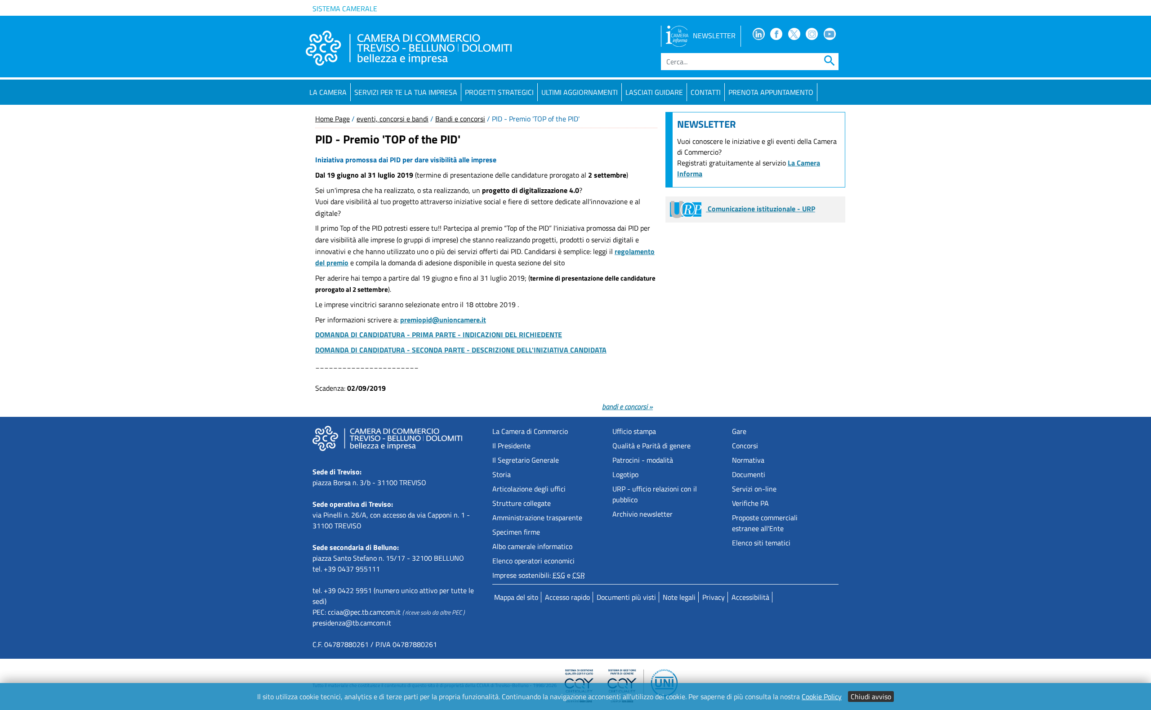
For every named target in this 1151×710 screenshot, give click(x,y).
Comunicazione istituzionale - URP (760, 208)
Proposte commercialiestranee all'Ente (765, 523)
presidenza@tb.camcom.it (351, 622)
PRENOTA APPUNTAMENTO (770, 92)
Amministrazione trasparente (537, 517)
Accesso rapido (567, 597)
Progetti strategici (499, 92)
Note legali (679, 597)
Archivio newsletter (642, 514)
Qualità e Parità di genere (651, 445)
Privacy (713, 597)
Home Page (332, 118)
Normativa (748, 460)
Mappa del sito (516, 597)
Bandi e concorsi (460, 118)
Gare (739, 431)
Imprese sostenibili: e (538, 575)
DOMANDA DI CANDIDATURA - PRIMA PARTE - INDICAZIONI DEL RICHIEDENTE (438, 334)
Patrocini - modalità (642, 460)
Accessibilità (750, 597)
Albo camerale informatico (532, 546)
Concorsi (745, 445)
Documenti (748, 474)
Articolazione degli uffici (529, 488)
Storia (501, 474)
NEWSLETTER (714, 35)
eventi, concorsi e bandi (392, 118)
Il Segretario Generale (525, 460)
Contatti (706, 92)
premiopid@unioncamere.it (443, 319)
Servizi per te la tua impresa (405, 92)
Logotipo (625, 474)
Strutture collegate (521, 503)
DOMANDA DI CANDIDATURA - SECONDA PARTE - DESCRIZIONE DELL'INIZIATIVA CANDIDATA (461, 349)
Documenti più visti (626, 597)
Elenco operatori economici (533, 560)
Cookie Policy (822, 696)
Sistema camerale (344, 8)
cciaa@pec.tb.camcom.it (364, 612)
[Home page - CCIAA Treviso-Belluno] (409, 48)
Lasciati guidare (654, 92)
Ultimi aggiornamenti (579, 92)
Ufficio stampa (634, 431)
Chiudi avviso (871, 696)
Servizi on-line (754, 488)
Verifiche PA (750, 503)
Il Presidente (511, 445)
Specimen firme (516, 532)
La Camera (328, 92)
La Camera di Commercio (530, 431)
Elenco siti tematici (761, 542)
